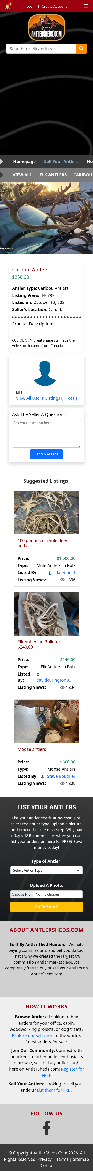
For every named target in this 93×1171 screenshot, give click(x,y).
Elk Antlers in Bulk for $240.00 (39, 644)
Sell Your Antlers (61, 161)
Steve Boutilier (60, 776)
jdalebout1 (64, 572)
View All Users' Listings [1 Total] (46, 398)
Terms (62, 1159)
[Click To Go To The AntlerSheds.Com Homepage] (47, 27)
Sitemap (81, 1159)
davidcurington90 (53, 680)
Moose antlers (32, 749)
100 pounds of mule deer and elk (42, 543)
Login (30, 6)
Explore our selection (32, 1035)
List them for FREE (55, 1090)
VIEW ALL (22, 175)
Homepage (24, 161)
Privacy (45, 1159)
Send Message (46, 454)
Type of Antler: (46, 861)
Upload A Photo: (46, 885)
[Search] (81, 49)
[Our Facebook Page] (46, 1131)
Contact (48, 1165)
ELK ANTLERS (53, 175)
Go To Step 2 (46, 906)
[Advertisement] (46, 106)
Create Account (54, 6)
